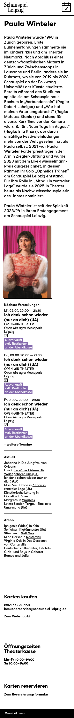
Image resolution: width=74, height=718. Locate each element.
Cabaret (37, 552)
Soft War (27, 533)
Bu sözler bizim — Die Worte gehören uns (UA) (24, 472)
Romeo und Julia (16, 556)
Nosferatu (33, 537)
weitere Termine (19, 444)
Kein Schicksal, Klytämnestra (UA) (25, 527)
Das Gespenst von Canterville (25, 542)
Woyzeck (28, 500)
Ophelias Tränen (52, 171)
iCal (6, 335)
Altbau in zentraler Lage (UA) (25, 487)
